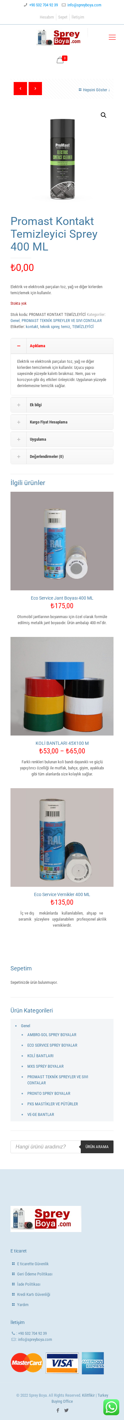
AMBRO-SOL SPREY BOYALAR (51, 1034)
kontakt (32, 326)
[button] (103, 115)
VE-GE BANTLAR (40, 1114)
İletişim (78, 17)
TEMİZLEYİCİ (83, 326)
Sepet (62, 17)
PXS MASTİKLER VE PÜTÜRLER (52, 1104)
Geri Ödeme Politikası (34, 1274)
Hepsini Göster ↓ (96, 89)
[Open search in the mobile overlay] (62, 1146)
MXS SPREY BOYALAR (45, 1066)
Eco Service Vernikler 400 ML (62, 894)
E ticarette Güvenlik (33, 1263)
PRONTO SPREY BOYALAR (48, 1093)
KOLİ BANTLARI (40, 1055)
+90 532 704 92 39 (43, 5)
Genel (15, 320)
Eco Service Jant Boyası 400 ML (62, 598)
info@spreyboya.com (84, 5)
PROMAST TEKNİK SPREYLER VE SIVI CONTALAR (62, 320)
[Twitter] (66, 1410)
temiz (65, 326)
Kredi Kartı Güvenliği (33, 1294)
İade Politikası (28, 1284)
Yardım (23, 1304)
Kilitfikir (88, 1395)
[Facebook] (57, 1410)
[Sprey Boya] (62, 37)
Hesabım (47, 17)
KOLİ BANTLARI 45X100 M (62, 743)
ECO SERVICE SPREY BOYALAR (52, 1045)
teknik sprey (49, 326)
